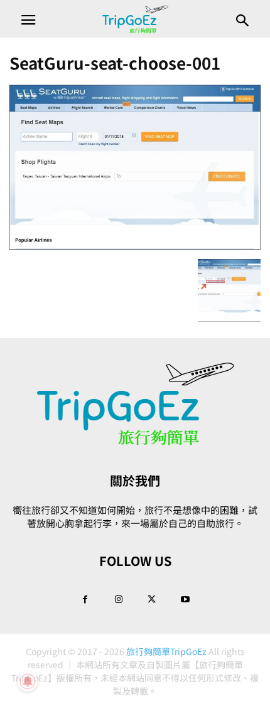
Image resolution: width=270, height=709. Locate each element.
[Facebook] (85, 598)
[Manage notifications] (28, 681)
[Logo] (135, 442)
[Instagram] (118, 598)
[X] (152, 598)
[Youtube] (185, 598)
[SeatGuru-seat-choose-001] (135, 246)
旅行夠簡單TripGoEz (166, 651)
